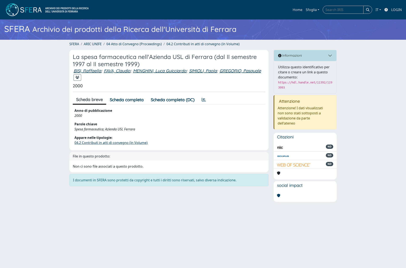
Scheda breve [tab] (89, 99)
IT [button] (377, 9)
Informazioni (291, 55)
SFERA (74, 44)
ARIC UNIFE (93, 44)
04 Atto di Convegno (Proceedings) (134, 44)
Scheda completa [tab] (127, 99)
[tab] (204, 99)
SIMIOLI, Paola (203, 70)
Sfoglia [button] (311, 9)
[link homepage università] (47, 10)
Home (297, 9)
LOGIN (396, 9)
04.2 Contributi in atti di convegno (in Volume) (203, 44)
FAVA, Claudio (117, 70)
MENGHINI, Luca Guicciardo (159, 70)
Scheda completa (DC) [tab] (173, 99)
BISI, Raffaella (87, 70)
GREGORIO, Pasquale (240, 70)
